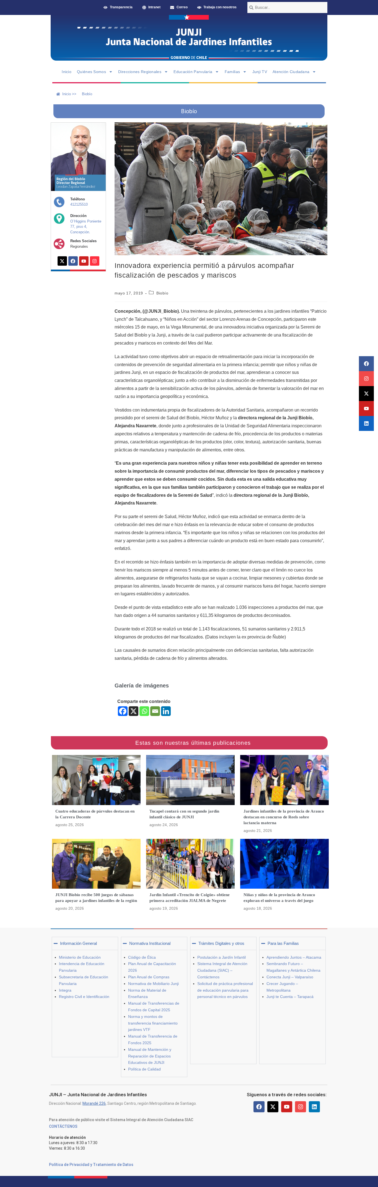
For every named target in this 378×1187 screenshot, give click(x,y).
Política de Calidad (144, 1069)
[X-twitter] (366, 393)
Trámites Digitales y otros (221, 943)
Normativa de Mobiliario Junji (153, 983)
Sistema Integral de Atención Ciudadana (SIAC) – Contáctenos (222, 970)
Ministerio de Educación (80, 957)
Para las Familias (283, 943)
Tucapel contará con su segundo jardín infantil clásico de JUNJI (184, 814)
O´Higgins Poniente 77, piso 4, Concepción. (85, 226)
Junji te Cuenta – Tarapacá (290, 996)
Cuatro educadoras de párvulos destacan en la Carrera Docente (94, 814)
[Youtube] (366, 408)
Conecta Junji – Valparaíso (289, 977)
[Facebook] (366, 363)
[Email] (155, 711)
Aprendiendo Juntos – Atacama (293, 957)
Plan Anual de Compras (148, 977)
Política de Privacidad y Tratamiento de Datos (91, 1164)
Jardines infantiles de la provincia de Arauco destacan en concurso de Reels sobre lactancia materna (284, 817)
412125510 (79, 204)
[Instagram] (366, 378)
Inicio (66, 71)
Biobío (162, 293)
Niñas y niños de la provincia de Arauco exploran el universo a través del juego (279, 898)
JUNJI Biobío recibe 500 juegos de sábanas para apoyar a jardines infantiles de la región (96, 898)
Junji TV (259, 71)
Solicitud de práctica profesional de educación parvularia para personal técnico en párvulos (225, 990)
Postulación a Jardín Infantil (221, 957)
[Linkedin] (366, 423)
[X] (133, 711)
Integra (65, 990)
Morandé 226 (94, 1103)
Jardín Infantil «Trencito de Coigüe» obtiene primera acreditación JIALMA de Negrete (189, 898)
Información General (78, 943)
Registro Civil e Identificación (84, 996)
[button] (85, 943)
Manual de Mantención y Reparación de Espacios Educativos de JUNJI (149, 1056)
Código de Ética (142, 957)
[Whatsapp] (144, 711)
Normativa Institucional (149, 943)
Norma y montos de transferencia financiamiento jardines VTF (153, 1023)
